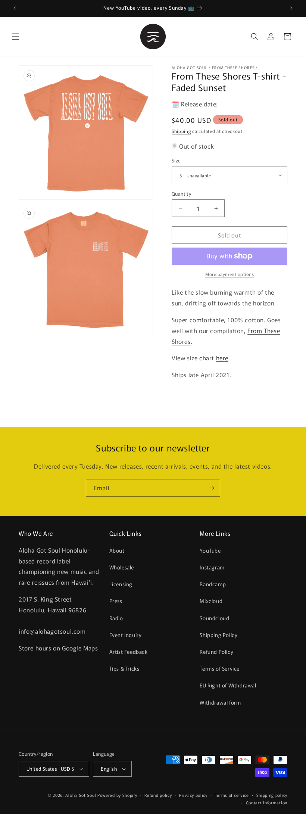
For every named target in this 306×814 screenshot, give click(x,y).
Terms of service (232, 795)
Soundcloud (214, 618)
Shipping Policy (218, 635)
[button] (15, 36)
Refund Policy (216, 651)
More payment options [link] (229, 274)
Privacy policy (193, 795)
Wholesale (121, 567)
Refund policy (158, 795)
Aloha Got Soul (80, 795)
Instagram (212, 567)
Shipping (181, 131)
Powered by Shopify (117, 795)
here (222, 357)
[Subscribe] (211, 488)
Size (176, 160)
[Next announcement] (291, 8)
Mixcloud (211, 601)
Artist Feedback (128, 651)
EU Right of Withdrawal (228, 685)
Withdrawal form (220, 702)
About (117, 550)
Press (115, 601)
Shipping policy (272, 795)
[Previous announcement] (14, 8)
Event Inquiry (125, 635)
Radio (116, 618)
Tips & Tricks (124, 668)
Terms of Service (220, 668)
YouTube (210, 550)
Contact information (266, 802)
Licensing (120, 584)
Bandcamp (213, 584)
